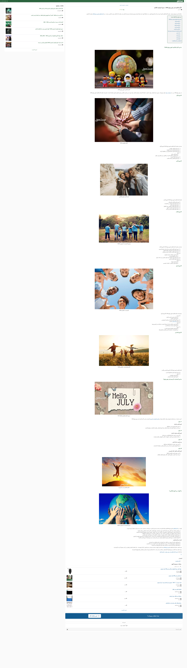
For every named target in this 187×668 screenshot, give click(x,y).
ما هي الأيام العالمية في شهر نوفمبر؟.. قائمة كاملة (169, 552)
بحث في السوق (177, 566)
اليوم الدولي (174, 321)
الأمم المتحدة (177, 561)
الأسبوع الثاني (177, 23)
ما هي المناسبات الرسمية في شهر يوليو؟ (174, 31)
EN (1, 1)
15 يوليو (178, 34)
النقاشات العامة (122, 5)
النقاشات (126, 5)
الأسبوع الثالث (176, 25)
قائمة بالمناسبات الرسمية (154, 419)
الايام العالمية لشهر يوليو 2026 (98, 14)
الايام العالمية (175, 528)
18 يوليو (178, 36)
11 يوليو (178, 33)
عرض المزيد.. (124, 610)
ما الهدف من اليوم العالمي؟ (176, 40)
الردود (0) (123, 622)
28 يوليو (178, 38)
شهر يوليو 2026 (167, 547)
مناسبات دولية (168, 92)
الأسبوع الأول (177, 21)
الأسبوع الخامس (176, 29)
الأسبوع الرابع (177, 27)
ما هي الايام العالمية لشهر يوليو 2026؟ (175, 19)
